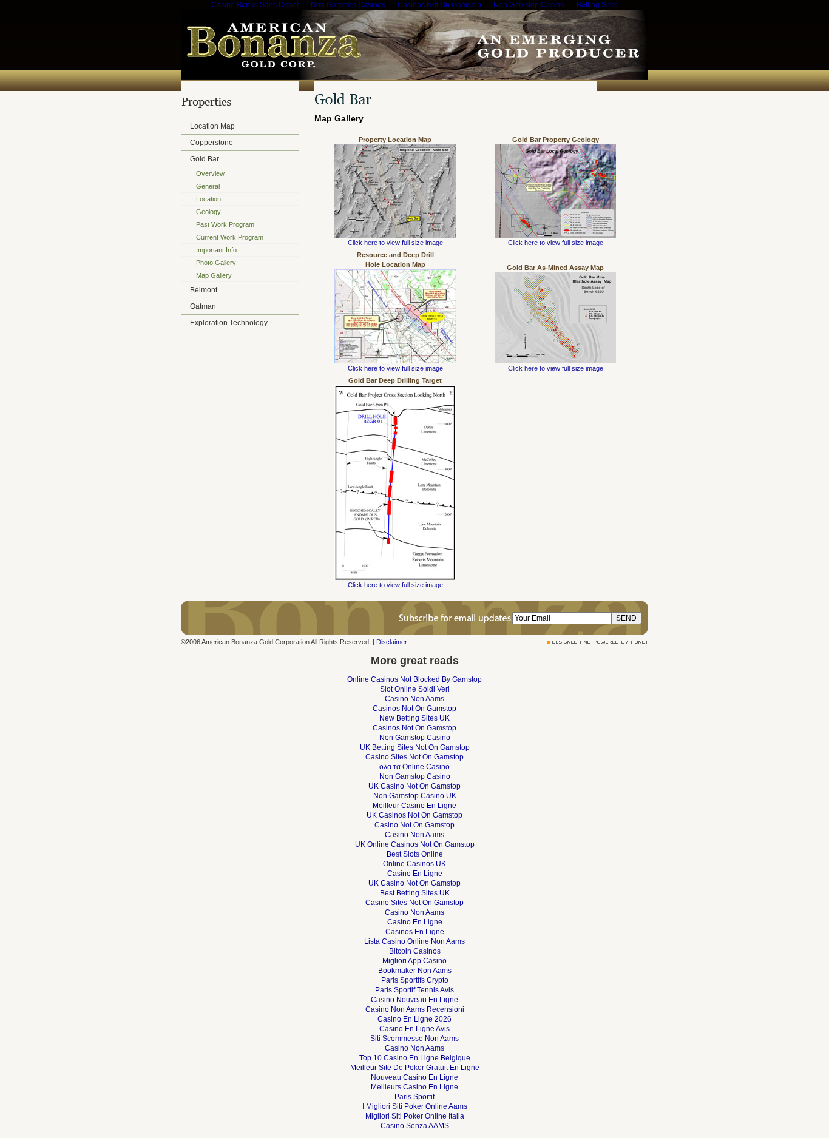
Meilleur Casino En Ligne (414, 805)
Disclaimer (391, 641)
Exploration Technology (229, 322)
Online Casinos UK (414, 864)
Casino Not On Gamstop (414, 825)
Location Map (212, 126)
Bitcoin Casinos (415, 951)
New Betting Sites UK (414, 718)
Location (208, 199)
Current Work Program (229, 237)
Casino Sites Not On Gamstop (414, 757)
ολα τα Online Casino (414, 767)
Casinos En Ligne (414, 932)
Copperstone (211, 142)
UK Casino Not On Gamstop (414, 786)
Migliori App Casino (414, 961)
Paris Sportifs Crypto (414, 980)
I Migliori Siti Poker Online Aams (414, 1106)
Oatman (203, 306)
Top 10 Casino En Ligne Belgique (414, 1058)
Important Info (216, 250)
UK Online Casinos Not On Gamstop (415, 844)
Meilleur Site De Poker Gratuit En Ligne (414, 1067)
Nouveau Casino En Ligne (414, 1077)
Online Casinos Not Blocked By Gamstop (414, 679)
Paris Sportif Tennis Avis (414, 990)
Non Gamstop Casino (414, 737)
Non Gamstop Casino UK (414, 796)
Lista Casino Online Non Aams (414, 941)
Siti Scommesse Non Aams (414, 1038)
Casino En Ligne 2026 (414, 1019)
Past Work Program (225, 224)
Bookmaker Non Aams (415, 970)
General (208, 186)
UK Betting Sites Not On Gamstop (415, 747)
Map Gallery (214, 275)
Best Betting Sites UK (415, 893)
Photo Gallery (216, 262)
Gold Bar (204, 159)
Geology (208, 211)
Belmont (203, 290)
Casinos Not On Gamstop (414, 708)
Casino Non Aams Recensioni (414, 1009)
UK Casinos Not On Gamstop (414, 815)
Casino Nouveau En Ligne (414, 999)
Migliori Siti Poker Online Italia (414, 1116)
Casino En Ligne (414, 873)
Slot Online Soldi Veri (415, 689)
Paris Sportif (414, 1097)
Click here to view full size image (395, 242)
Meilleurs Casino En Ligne (414, 1087)
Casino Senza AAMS (415, 1126)
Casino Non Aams (414, 699)
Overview (210, 173)
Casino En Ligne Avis (414, 1029)
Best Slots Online (415, 854)
